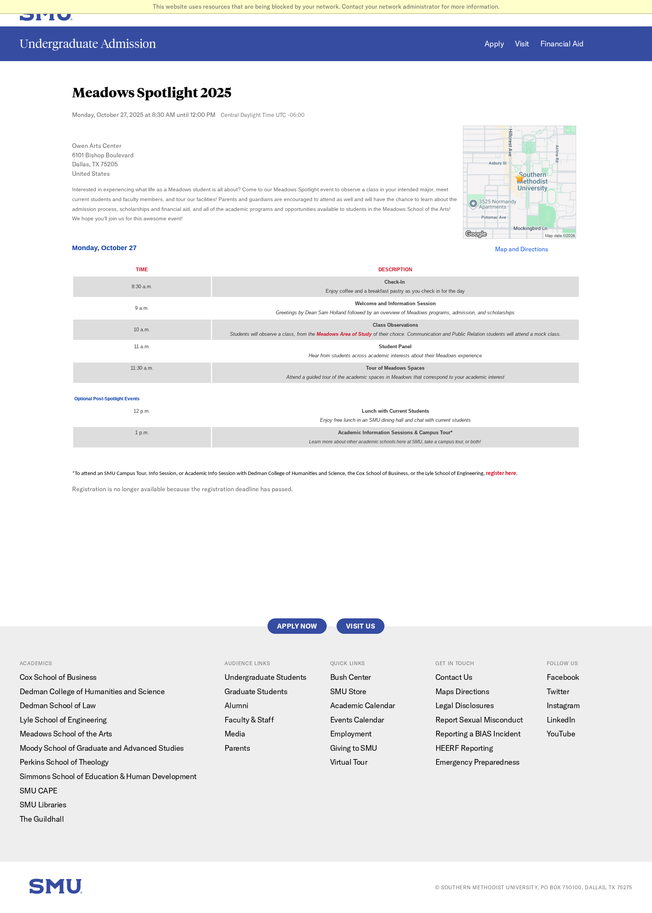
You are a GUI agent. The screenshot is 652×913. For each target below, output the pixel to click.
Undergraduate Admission (88, 44)
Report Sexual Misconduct (479, 719)
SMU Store (348, 691)
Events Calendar (357, 719)
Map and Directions (521, 249)
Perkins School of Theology (64, 762)
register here (501, 473)
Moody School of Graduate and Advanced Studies (102, 748)
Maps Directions (462, 691)
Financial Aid (561, 43)
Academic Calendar (362, 705)
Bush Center (350, 677)
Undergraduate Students (265, 677)
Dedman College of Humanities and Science (92, 691)
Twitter (558, 691)
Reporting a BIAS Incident (477, 733)
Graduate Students (256, 691)
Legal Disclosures (464, 705)
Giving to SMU (353, 748)
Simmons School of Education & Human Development (108, 776)
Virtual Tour (349, 762)
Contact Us (453, 677)
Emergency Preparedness (477, 762)
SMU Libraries (43, 804)
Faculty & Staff (249, 719)
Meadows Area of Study (344, 334)
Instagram (563, 705)
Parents (237, 748)
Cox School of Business (58, 677)
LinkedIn (561, 719)
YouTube (561, 733)
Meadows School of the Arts (66, 733)
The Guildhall (42, 819)
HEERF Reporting (464, 748)
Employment (351, 733)
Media (235, 733)
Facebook (563, 677)
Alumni (236, 705)
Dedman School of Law (58, 705)
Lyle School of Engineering (63, 719)
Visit (522, 43)
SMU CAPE (38, 790)
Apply (494, 43)
